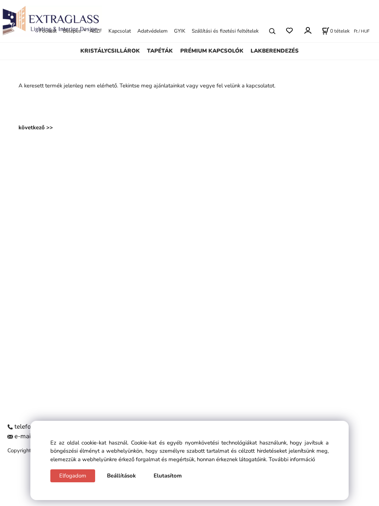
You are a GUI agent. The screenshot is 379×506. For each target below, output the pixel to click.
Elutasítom (168, 475)
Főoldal (48, 30)
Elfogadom (72, 475)
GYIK (179, 30)
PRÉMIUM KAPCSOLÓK (212, 50)
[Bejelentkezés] (307, 30)
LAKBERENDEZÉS (275, 50)
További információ (292, 459)
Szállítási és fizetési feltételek (225, 30)
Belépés (72, 30)
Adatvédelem (152, 30)
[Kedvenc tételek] (289, 31)
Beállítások (121, 475)
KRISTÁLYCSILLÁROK (110, 50)
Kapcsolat (119, 30)
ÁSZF (96, 30)
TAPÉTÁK (160, 50)
